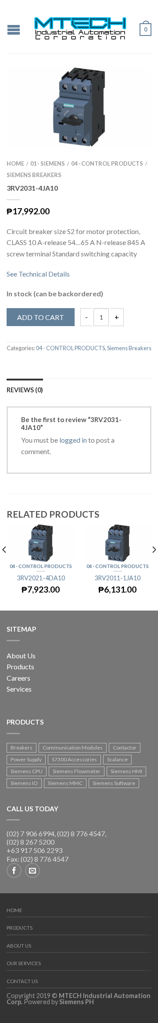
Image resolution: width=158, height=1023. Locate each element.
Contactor (124, 747)
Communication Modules (73, 747)
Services (19, 689)
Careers (18, 678)
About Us (21, 655)
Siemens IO (24, 783)
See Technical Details (38, 274)
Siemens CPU (27, 771)
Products (20, 666)
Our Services (24, 963)
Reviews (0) (25, 390)
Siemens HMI (126, 771)
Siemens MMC (65, 783)
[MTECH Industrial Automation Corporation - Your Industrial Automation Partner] (80, 26)
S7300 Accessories (74, 759)
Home (15, 163)
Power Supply (26, 759)
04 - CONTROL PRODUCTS (107, 163)
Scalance (117, 759)
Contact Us (22, 981)
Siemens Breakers (34, 174)
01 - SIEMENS (47, 163)
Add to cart (40, 317)
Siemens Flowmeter (77, 771)
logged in (73, 440)
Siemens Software (114, 783)
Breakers (21, 747)
